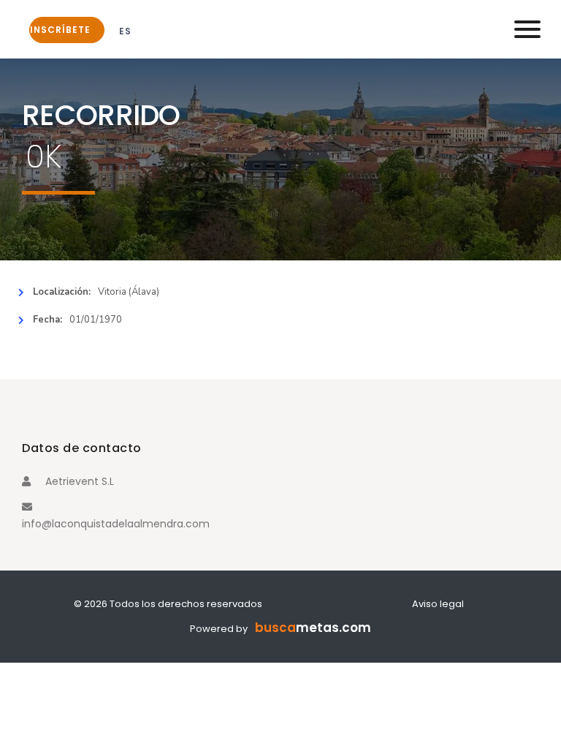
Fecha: (47, 319)
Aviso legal (438, 604)
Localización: (62, 291)
